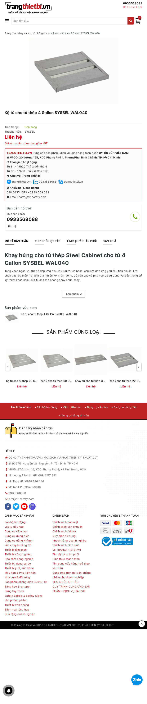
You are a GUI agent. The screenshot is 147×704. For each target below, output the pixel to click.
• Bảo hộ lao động (46, 407)
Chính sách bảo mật (65, 522)
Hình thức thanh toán (66, 558)
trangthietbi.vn (21, 181)
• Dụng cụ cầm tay (96, 407)
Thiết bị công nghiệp (18, 554)
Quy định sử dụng (64, 535)
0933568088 (133, 3)
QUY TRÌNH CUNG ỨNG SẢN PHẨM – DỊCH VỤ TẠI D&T (71, 589)
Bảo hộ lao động (15, 522)
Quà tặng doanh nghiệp (20, 614)
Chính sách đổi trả (64, 531)
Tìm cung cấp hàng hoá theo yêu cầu (71, 566)
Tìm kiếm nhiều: (21, 407)
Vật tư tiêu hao (14, 526)
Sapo (133, 625)
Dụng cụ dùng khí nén (19, 540)
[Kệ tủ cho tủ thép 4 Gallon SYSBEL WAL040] (12, 317)
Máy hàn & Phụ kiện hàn (20, 572)
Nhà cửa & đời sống (17, 577)
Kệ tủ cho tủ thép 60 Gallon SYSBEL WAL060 (70, 380)
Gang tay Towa (14, 591)
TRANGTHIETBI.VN (19, 152)
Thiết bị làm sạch (16, 549)
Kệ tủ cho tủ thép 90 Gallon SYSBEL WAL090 (35, 380)
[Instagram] (32, 506)
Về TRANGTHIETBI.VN (66, 549)
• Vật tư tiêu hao (71, 407)
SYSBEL (29, 131)
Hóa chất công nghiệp (19, 558)
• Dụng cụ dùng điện (124, 407)
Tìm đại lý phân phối (65, 554)
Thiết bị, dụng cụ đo (18, 563)
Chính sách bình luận (65, 545)
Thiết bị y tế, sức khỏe (19, 568)
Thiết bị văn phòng (17, 604)
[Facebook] (8, 506)
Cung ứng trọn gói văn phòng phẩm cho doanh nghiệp (71, 575)
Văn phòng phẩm (16, 600)
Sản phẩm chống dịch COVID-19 (26, 581)
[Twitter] (16, 506)
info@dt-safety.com (21, 499)
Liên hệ (11, 226)
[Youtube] (24, 506)
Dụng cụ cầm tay (16, 531)
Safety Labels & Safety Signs (23, 595)
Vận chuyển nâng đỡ (18, 545)
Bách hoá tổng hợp (17, 609)
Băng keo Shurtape (17, 586)
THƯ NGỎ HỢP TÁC (65, 581)
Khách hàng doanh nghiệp (69, 540)
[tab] (17, 241)
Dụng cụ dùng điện (17, 535)
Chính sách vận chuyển (67, 526)
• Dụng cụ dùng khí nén (74, 415)
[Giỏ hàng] (138, 23)
